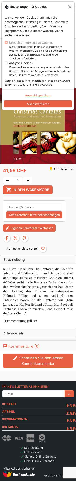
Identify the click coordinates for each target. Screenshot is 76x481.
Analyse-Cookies (21, 63)
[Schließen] (70, 7)
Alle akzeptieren (38, 104)
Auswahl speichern (38, 95)
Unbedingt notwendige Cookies (31, 42)
